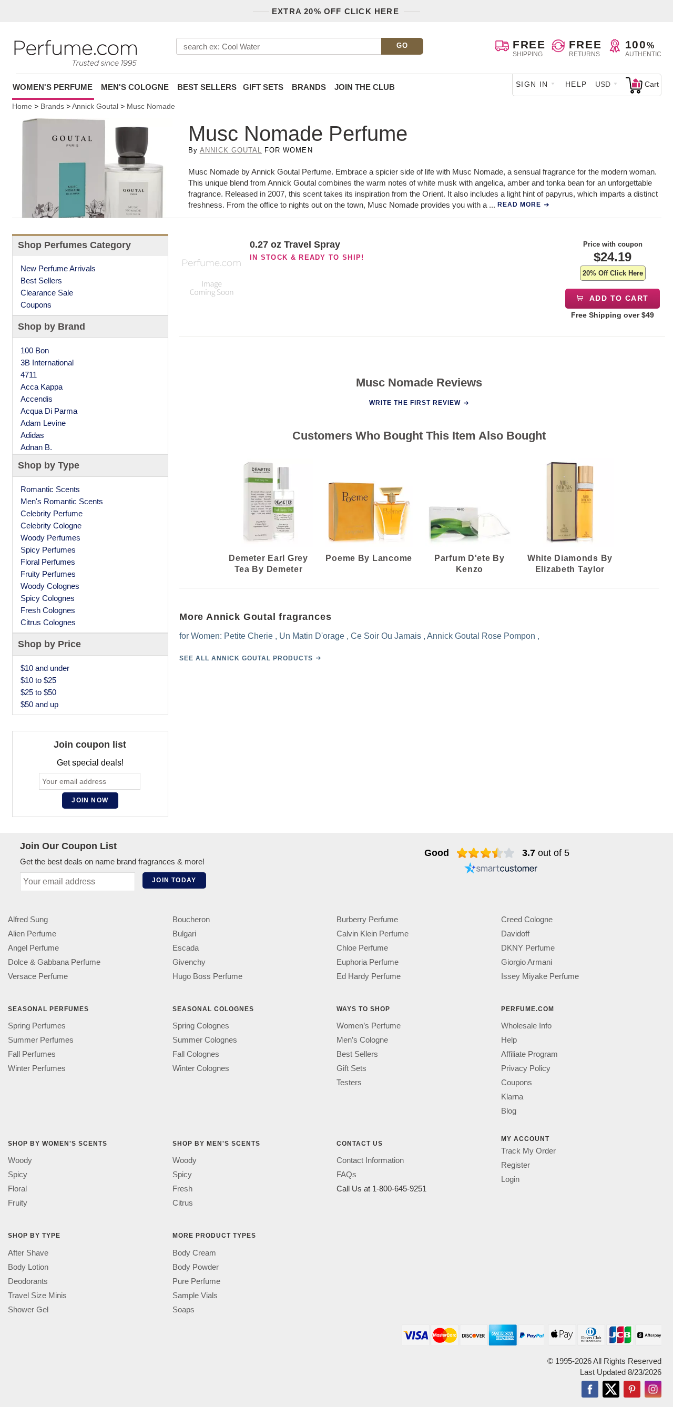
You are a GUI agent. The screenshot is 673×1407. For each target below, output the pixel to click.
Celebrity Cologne (51, 525)
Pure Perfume (196, 1280)
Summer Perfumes (41, 1039)
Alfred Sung (28, 919)
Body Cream (194, 1252)
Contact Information (370, 1160)
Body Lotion (28, 1266)
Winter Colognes (200, 1068)
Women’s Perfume (368, 1025)
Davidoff (515, 933)
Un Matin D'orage (311, 635)
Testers (349, 1082)
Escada (185, 947)
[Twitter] (611, 1389)
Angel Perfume (33, 947)
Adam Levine (43, 423)
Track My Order (528, 1150)
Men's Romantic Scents (62, 501)
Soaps (183, 1308)
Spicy (17, 1174)
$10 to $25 (38, 680)
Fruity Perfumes (48, 573)
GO (402, 45)
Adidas (32, 435)
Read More (519, 204)
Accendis (37, 398)
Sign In (532, 84)
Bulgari (184, 933)
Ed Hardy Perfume (368, 976)
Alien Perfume (32, 933)
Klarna (512, 1096)
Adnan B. (36, 447)
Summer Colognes (204, 1039)
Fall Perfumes (32, 1053)
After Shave (28, 1252)
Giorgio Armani (526, 961)
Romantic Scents (50, 489)
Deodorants (28, 1280)
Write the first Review (415, 402)
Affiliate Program (529, 1053)
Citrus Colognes (48, 622)
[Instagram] (653, 1389)
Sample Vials (195, 1294)
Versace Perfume (38, 976)
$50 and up (39, 704)
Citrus (182, 1202)
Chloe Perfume (362, 947)
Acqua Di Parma (49, 410)
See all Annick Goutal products (245, 658)
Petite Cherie (247, 635)
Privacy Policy (525, 1068)
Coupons (36, 304)
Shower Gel (28, 1308)
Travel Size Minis (37, 1294)
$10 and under (45, 668)
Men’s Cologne (362, 1039)
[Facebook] (590, 1389)
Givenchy (189, 961)
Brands (309, 87)
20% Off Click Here (613, 273)
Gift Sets (263, 87)
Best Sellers (207, 87)
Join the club (364, 87)
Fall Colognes (195, 1053)
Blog (508, 1110)
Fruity (17, 1202)
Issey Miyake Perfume (540, 976)
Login (510, 1179)
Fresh (182, 1188)
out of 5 (545, 853)
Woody (20, 1160)
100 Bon (35, 350)
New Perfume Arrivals (58, 268)
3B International (47, 362)
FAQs (346, 1174)
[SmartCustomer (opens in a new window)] (501, 869)
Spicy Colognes (48, 598)
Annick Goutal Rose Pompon (480, 635)
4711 (29, 374)
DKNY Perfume (528, 947)
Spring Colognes (200, 1025)
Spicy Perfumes (48, 549)
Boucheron (191, 919)
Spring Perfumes (37, 1025)
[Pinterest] (632, 1389)
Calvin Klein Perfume (372, 933)
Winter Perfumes (37, 1068)
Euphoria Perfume (367, 961)
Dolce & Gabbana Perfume (54, 961)
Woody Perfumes (50, 537)
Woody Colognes (50, 586)
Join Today (174, 880)
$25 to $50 (38, 692)
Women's (53, 87)
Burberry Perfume (367, 919)
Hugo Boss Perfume (207, 976)
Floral (17, 1188)
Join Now (90, 800)
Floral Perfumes (48, 561)
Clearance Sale (47, 292)
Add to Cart (618, 298)
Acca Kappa (42, 386)
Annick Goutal (231, 150)
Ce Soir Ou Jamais (385, 635)
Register (515, 1164)
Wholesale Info (526, 1025)
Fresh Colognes (48, 610)
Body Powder (195, 1266)
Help (576, 84)
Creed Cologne (527, 919)
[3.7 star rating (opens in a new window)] (485, 853)
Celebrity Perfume (52, 513)
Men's (135, 87)
